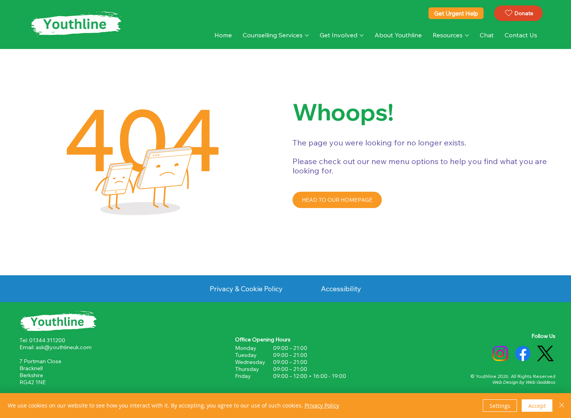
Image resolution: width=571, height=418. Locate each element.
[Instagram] (500, 353)
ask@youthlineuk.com (64, 347)
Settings (499, 405)
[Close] (561, 405)
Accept (537, 405)
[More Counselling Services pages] (307, 35)
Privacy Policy (322, 405)
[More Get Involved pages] (362, 35)
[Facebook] (523, 353)
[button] (487, 35)
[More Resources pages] (467, 35)
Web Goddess (540, 382)
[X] (545, 353)
